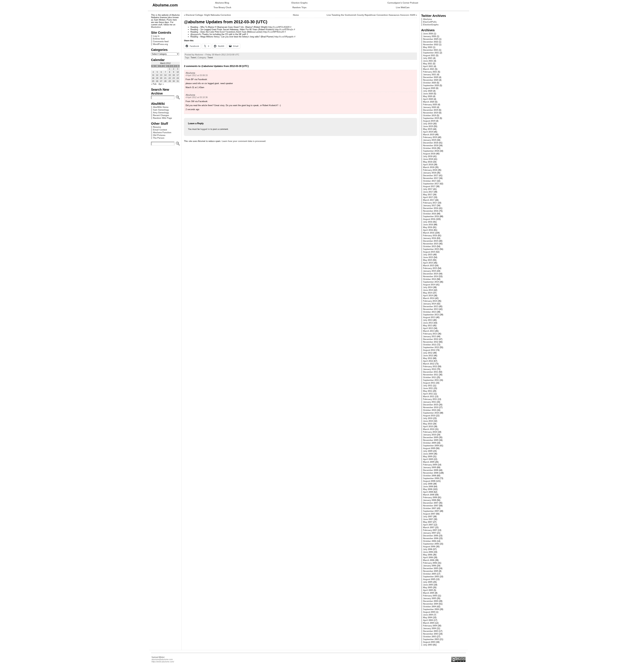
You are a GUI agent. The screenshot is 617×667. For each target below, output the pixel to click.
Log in (156, 36)
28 (165, 81)
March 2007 (428, 527)
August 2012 (429, 350)
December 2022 (430, 42)
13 (161, 75)
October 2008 (429, 475)
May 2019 (427, 129)
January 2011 (429, 402)
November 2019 (430, 113)
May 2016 (427, 227)
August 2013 (429, 317)
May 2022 (427, 47)
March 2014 (428, 298)
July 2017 (427, 189)
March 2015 (428, 265)
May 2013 (427, 325)
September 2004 (431, 609)
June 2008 (428, 486)
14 (165, 75)
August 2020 (429, 88)
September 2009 (431, 445)
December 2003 (430, 631)
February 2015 (430, 268)
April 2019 (428, 132)
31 (178, 81)
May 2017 (427, 194)
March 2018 (428, 167)
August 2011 (429, 383)
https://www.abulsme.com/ (163, 662)
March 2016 (428, 233)
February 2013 (430, 334)
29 (170, 81)
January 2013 (429, 336)
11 (153, 75)
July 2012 (427, 353)
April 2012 (428, 361)
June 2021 (428, 61)
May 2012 (427, 358)
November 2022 (430, 44)
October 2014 (429, 279)
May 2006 (427, 555)
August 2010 (429, 415)
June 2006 (428, 552)
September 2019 (431, 118)
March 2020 (428, 102)
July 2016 (427, 222)
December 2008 (430, 470)
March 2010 (428, 429)
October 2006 (429, 541)
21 (165, 78)
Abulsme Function (162, 132)
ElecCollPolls (430, 22)
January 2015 (429, 271)
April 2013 (428, 328)
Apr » (161, 84)
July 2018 (427, 156)
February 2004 (430, 625)
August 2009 (429, 448)
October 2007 (429, 508)
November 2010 (430, 407)
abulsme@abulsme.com (162, 659)
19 (157, 78)
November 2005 (430, 571)
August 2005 (429, 579)
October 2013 (429, 312)
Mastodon (156, 27)
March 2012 (428, 364)
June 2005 (428, 585)
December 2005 (430, 568)
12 (157, 75)
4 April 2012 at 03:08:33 (197, 75)
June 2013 (428, 323)
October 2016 (429, 213)
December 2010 (430, 404)
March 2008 (428, 495)
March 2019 (428, 134)
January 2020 (429, 107)
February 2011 (430, 399)
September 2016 (431, 216)
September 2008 (431, 478)
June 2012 (428, 355)
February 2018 (430, 170)
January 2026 (429, 36)
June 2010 (428, 421)
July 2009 (427, 451)
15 (170, 75)
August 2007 (429, 514)
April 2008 (428, 492)
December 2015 (430, 241)
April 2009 (428, 459)
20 (161, 78)
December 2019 (430, 110)
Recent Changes (161, 115)
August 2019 (429, 121)
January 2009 (429, 467)
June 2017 (428, 192)
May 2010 (427, 424)
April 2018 (428, 164)
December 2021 (430, 50)
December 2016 (430, 208)
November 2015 (430, 244)
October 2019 (429, 115)
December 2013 (430, 306)
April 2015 (428, 263)
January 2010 (429, 434)
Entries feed (159, 39)
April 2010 (428, 426)
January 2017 (429, 205)
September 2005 (431, 576)
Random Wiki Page (162, 118)
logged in (205, 129)
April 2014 (428, 295)
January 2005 (429, 598)
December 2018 (430, 143)
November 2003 (430, 634)
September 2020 (431, 85)
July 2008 (427, 484)
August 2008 (429, 481)
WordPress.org (160, 44)
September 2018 (431, 151)
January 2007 (429, 533)
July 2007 (427, 516)
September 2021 (431, 53)
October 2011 (429, 377)
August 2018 (429, 153)
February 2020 (430, 104)
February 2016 (430, 235)
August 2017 (429, 186)
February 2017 (430, 203)
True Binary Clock (222, 7)
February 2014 (430, 301)
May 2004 (427, 617)
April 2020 (428, 99)
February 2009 (430, 464)
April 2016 (428, 230)
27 (161, 81)
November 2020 (430, 80)
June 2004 (428, 615)
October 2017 (429, 181)
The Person (158, 138)
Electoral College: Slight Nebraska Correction (208, 15)
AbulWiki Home (160, 107)
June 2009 (428, 454)
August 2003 (429, 642)
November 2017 (430, 178)
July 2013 (427, 320)
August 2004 (429, 612)
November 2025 (430, 39)
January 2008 (429, 500)
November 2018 (430, 145)
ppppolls (196, 34)
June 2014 (428, 290)
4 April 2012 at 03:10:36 (197, 97)
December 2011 (430, 372)
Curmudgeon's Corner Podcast (402, 3)
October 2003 (429, 636)
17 (178, 75)
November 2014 (430, 276)
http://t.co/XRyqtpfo (284, 36)
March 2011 (428, 396)
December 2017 (430, 175)
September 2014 (431, 282)
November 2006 (430, 538)
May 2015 (427, 260)
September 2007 (431, 511)
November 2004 (430, 604)
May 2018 (427, 162)
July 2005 (427, 582)
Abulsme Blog (222, 3)
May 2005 (427, 587)
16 (174, 75)
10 (178, 72)
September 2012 (431, 347)
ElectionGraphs (430, 24)
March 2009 (428, 462)
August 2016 (429, 219)
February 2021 (430, 72)
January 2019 (429, 140)
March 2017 (428, 200)
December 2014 (430, 274)
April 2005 (428, 590)
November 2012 (430, 342)
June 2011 (428, 388)
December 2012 (430, 339)
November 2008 (430, 473)
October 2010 (429, 410)
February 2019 (430, 137)
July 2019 (427, 123)
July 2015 (427, 254)
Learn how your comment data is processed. (244, 141)
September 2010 (431, 413)
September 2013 (431, 314)
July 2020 (427, 91)
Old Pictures (159, 135)
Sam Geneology (161, 110)
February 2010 (430, 432)
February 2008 (430, 497)
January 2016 (429, 238)
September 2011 (431, 380)
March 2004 (428, 623)
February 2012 (430, 366)
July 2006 (427, 549)
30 (174, 81)
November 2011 (430, 374)
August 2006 (429, 546)
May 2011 (427, 391)
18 (153, 78)
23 (174, 78)
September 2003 (431, 639)
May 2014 (427, 293)
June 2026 (428, 33)
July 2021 (427, 58)
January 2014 (429, 304)
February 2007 (430, 530)
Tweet (193, 57)
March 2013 (428, 331)
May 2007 (427, 522)
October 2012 (429, 344)
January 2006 (429, 565)
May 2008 (427, 489)
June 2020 (428, 93)
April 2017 (428, 197)
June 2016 (428, 224)
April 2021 (428, 66)
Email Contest (160, 130)
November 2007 (430, 505)
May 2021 (427, 63)
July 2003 (427, 645)
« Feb (153, 84)
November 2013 (430, 309)
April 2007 (428, 525)
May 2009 (427, 456)
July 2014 (427, 287)
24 (178, 78)
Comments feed (161, 41)
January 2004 (429, 628)
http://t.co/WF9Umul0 (273, 32)
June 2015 (428, 257)
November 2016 (430, 211)
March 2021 (428, 69)
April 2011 (428, 394)
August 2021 (429, 55)
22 (170, 78)
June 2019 (428, 126)
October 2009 (429, 443)
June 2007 (428, 519)
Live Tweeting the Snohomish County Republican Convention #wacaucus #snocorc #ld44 (371, 15)
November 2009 (430, 440)
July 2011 (427, 385)
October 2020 (429, 83)
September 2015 (431, 249)
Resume (157, 127)
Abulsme (190, 73)
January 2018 (429, 173)
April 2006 (428, 557)
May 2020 (427, 96)
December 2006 (430, 535)
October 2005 (429, 574)
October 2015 (429, 246)
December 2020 (430, 77)
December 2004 (430, 601)
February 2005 (430, 595)
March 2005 (428, 593)
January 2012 (429, 369)
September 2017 (431, 183)
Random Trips (299, 7)
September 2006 (431, 544)
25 (153, 81)
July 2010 (427, 418)
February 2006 (430, 563)
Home (296, 15)
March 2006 (428, 560)
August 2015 (429, 252)
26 (157, 81)
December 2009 (430, 437)
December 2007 (430, 503)
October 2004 (429, 606)
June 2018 (428, 159)
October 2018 (429, 148)
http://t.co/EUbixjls (284, 29)
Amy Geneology (161, 112)
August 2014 (429, 284)
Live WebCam (403, 7)
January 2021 (429, 74)
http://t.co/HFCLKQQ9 (279, 27)
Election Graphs (299, 3)
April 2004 (428, 620)
